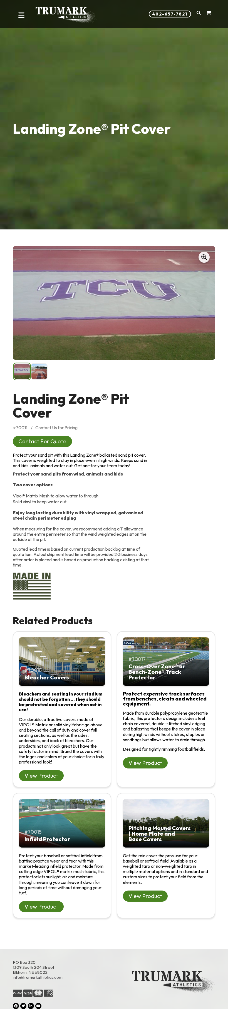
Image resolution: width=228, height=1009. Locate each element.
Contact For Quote (42, 441)
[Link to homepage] (66, 15)
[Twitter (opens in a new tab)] (23, 1006)
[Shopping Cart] (208, 14)
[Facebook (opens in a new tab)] (16, 1006)
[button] (199, 14)
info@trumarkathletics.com (38, 977)
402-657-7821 (170, 14)
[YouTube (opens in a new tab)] (38, 1006)
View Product (41, 775)
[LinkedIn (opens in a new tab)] (31, 1006)
